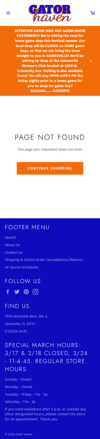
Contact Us (13, 252)
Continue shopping (50, 168)
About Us (12, 245)
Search (10, 237)
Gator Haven (24, 434)
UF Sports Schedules (21, 267)
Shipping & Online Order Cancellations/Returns (44, 260)
